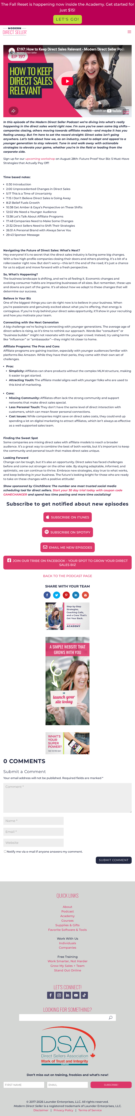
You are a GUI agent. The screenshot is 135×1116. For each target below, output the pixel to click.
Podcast (67, 911)
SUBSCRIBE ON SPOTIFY (70, 532)
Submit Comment (113, 860)
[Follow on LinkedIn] (67, 995)
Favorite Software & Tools (67, 930)
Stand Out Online (67, 970)
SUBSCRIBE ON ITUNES (69, 517)
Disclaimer (41, 1110)
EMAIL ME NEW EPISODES (70, 548)
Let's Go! (67, 19)
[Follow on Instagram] (59, 995)
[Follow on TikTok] (84, 995)
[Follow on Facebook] (50, 995)
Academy (67, 916)
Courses (67, 920)
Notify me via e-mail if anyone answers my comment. (45, 851)
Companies (67, 947)
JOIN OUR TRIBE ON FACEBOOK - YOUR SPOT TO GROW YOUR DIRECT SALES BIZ (70, 563)
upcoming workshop (40, 158)
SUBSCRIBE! (111, 1084)
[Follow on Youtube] (75, 995)
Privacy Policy (63, 1110)
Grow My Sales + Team (67, 966)
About (67, 907)
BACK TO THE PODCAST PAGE (67, 576)
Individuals (67, 943)
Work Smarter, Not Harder (68, 961)
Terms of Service (90, 1110)
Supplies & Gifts (67, 925)
